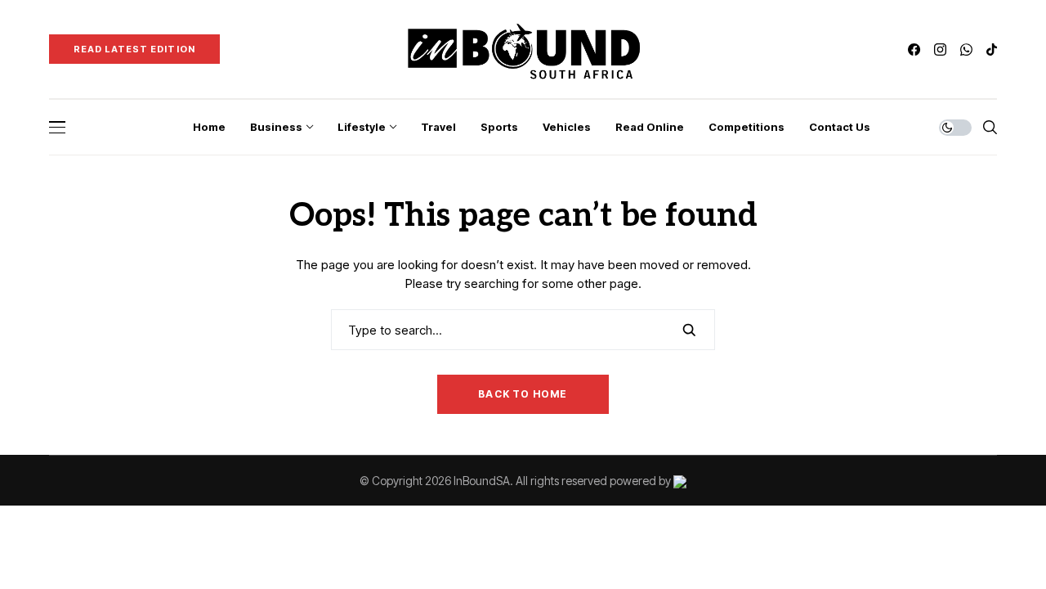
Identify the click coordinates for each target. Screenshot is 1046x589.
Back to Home (522, 394)
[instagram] (940, 49)
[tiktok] (991, 49)
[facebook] (914, 49)
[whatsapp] (966, 49)
